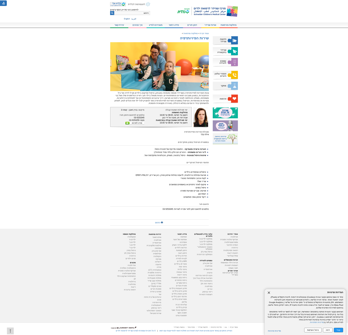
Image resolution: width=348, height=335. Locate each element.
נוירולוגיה (132, 282)
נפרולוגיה (208, 286)
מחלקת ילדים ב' (205, 242)
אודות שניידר (210, 25)
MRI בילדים (182, 261)
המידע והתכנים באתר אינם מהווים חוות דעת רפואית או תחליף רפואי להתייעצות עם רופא (195, 331)
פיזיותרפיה (156, 302)
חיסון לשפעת (181, 250)
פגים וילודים (131, 259)
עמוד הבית (204, 33)
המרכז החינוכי (232, 245)
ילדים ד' (132, 248)
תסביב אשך (182, 313)
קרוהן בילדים (181, 307)
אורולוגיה (234, 237)
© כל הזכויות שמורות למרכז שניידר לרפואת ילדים (136, 331)
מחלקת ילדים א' (205, 239)
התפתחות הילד (206, 281)
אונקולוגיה (132, 237)
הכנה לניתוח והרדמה (203, 275)
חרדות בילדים (181, 256)
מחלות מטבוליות (154, 278)
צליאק (184, 302)
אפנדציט (183, 242)
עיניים (210, 289)
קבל (338, 330)
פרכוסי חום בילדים (179, 297)
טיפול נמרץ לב (206, 252)
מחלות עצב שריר (154, 281)
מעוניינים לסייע (155, 25)
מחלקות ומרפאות (229, 25)
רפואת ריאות (232, 253)
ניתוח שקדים (181, 283)
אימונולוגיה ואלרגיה (128, 268)
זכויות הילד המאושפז (229, 263)
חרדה (159, 267)
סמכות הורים (156, 289)
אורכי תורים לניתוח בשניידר (230, 274)
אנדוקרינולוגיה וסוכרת (127, 271)
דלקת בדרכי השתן (179, 245)
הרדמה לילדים (181, 248)
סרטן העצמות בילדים (178, 288)
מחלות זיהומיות (154, 275)
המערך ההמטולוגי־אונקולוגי (204, 248)
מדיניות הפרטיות (317, 322)
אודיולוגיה (132, 265)
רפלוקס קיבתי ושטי (179, 310)
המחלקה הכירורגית (204, 254)
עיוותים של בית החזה (152, 297)
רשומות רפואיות (231, 265)
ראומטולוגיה (156, 305)
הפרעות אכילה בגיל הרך (202, 278)
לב (135, 279)
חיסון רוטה (182, 253)
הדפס (157, 222)
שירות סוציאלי (155, 313)
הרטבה (158, 264)
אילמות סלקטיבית (154, 245)
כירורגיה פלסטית (154, 273)
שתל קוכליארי (232, 256)
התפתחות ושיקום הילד (126, 276)
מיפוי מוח (183, 267)
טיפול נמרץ (131, 250)
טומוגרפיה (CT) (154, 270)
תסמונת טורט (181, 316)
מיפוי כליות (182, 269)
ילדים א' (132, 240)
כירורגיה (235, 248)
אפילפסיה (157, 254)
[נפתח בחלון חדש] (184, 11)
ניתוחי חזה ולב (206, 284)
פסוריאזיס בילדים (180, 299)
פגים (159, 300)
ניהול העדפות (313, 330)
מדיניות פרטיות (274, 331)
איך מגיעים (137, 25)
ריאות (133, 287)
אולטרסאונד (156, 237)
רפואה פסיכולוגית (230, 250)
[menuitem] (228, 25)
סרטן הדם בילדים (180, 291)
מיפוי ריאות (182, 275)
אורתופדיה (208, 269)
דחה (328, 330)
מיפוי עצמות (182, 272)
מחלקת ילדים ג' (206, 244)
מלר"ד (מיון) (156, 283)
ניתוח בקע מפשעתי (179, 278)
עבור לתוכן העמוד (174, 2)
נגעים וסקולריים (154, 286)
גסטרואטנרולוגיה (129, 273)
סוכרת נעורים (181, 286)
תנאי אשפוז (233, 268)
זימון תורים (192, 25)
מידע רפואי (174, 25)
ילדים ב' (132, 242)
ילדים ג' (132, 245)
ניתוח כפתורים (181, 280)
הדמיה (209, 273)
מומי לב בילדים (180, 264)
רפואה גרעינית (130, 290)
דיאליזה (158, 262)
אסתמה (183, 237)
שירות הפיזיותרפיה (194, 38)
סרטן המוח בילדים (179, 294)
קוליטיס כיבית (181, 305)
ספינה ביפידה (155, 292)
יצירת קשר (119, 25)
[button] (112, 13)
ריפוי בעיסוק (207, 292)
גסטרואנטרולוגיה (231, 242)
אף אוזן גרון (207, 263)
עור (160, 294)
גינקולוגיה (157, 256)
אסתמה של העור (180, 240)
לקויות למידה (181, 259)
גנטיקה (158, 259)
